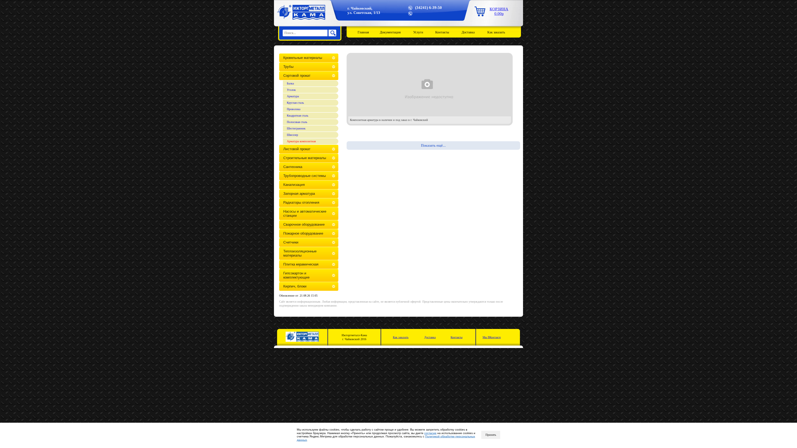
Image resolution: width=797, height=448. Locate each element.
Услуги (418, 32)
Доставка (468, 32)
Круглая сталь (295, 102)
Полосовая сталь (297, 122)
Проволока (293, 109)
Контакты (442, 32)
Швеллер (292, 134)
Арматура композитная (301, 141)
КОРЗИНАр (499, 11)
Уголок (291, 89)
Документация (390, 32)
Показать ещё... (433, 145)
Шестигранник (296, 128)
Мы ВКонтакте (492, 337)
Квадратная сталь (297, 115)
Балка (290, 83)
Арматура (293, 96)
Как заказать (496, 32)
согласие (430, 433)
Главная (363, 32)
